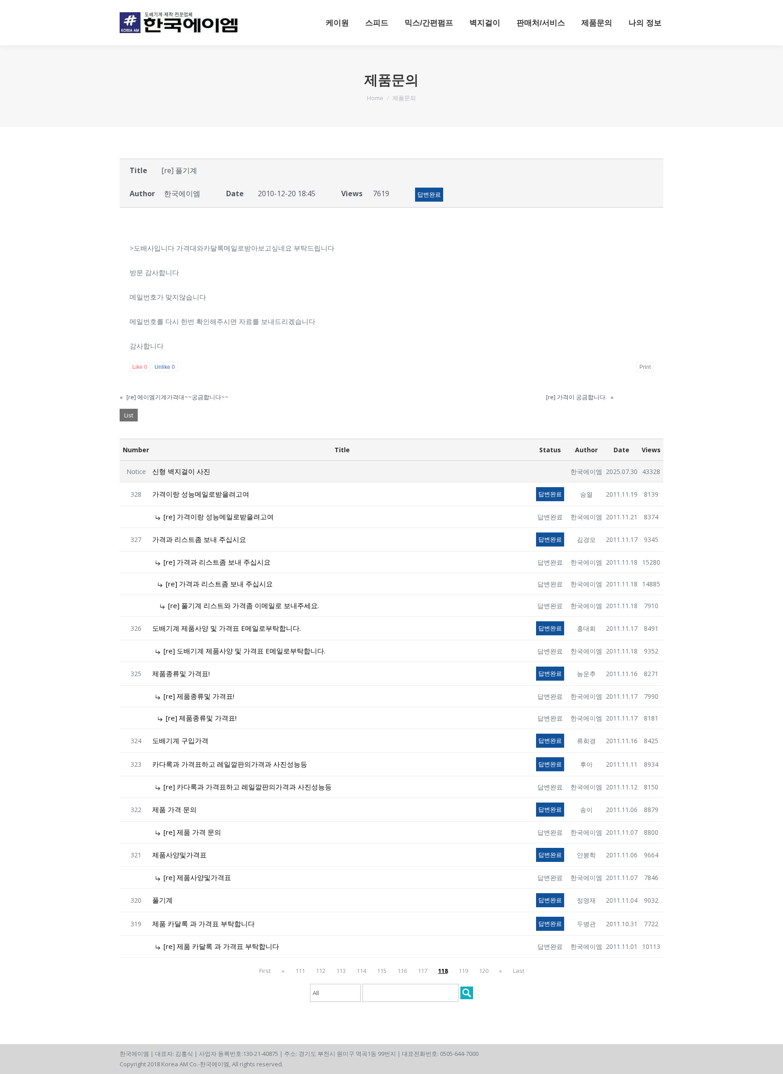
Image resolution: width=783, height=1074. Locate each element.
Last (518, 971)
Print (645, 367)
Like (139, 367)
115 (382, 971)
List (128, 415)
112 (320, 971)
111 (300, 971)
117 (422, 971)
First (265, 971)
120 (483, 971)
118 (443, 971)
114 (361, 971)
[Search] (466, 993)
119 (463, 971)
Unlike (165, 367)
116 (402, 971)
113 (341, 971)
